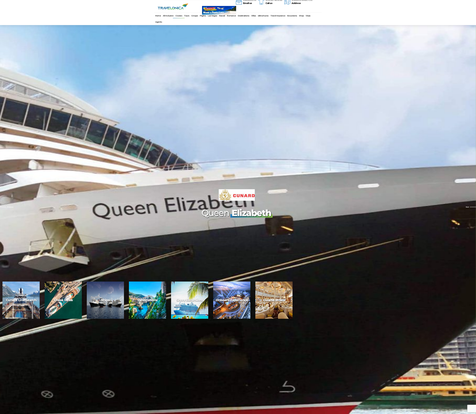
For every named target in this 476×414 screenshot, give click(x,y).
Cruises (178, 16)
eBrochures (263, 16)
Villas (253, 16)
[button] (6, 207)
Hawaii (222, 16)
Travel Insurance (277, 16)
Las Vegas (212, 16)
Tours (186, 16)
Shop (301, 16)
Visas (308, 16)
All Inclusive (168, 16)
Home (158, 16)
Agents (158, 22)
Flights (203, 16)
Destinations (243, 16)
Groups (194, 16)
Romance (231, 16)
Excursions (292, 16)
